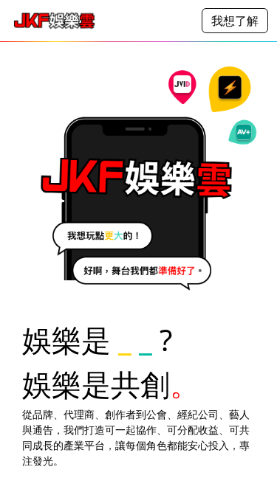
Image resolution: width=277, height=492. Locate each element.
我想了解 (235, 21)
